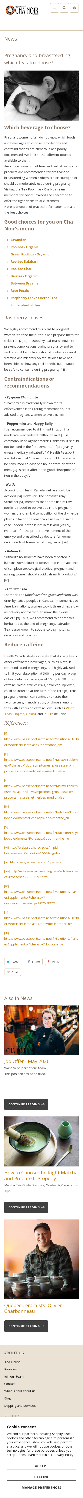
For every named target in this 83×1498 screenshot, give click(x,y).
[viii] (7, 871)
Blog (7, 1398)
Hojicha (18, 714)
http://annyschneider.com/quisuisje (36, 862)
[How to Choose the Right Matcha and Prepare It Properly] (41, 1143)
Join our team (14, 1376)
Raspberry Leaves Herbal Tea (34, 298)
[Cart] (74, 8)
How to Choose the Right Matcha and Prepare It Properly (41, 1175)
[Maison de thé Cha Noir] (21, 15)
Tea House (12, 1362)
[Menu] (54, 8)
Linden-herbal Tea (25, 305)
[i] (5, 733)
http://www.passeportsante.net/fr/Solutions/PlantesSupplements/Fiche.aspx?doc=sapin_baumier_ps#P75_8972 (41, 897)
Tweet (15, 961)
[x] (6, 912)
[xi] (6, 932)
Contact (10, 1384)
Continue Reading (25, 1104)
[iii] (6, 780)
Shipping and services (20, 1405)
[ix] (6, 886)
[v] (6, 827)
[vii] (6, 862)
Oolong (31, 714)
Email (14, 972)
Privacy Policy (63, 1454)
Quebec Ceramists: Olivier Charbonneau (33, 1308)
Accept (41, 1466)
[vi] (6, 847)
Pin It (55, 961)
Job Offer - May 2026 (27, 1061)
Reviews (10, 1369)
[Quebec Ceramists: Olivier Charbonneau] (41, 1260)
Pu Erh (48, 714)
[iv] (6, 806)
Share (36, 961)
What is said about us (20, 1391)
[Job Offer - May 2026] (41, 1031)
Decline (41, 1477)
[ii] (6, 754)
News (10, 38)
